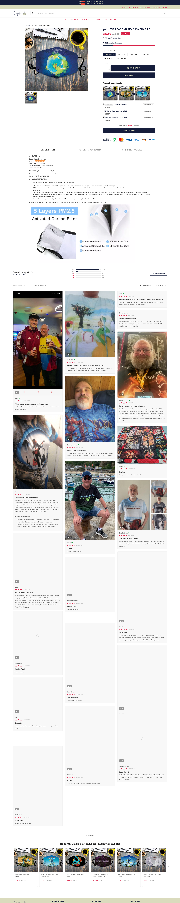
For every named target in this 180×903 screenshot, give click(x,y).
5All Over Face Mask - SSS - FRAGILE (121, 104)
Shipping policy (146, 7)
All (30, 25)
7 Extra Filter (108, 58)
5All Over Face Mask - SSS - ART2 (127, 881)
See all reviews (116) (19, 275)
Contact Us (113, 19)
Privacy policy (126, 7)
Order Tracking (74, 19)
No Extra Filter (111, 51)
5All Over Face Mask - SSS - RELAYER (153, 881)
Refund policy (156, 7)
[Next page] (168, 873)
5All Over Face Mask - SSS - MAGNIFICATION (101, 881)
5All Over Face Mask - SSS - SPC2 (116, 111)
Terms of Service (136, 7)
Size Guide (85, 19)
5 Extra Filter (146, 54)
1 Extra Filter (122, 54)
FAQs (105, 19)
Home (27, 25)
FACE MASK (96, 19)
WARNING (164, 7)
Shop (64, 19)
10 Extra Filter (121, 58)
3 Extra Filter (134, 54)
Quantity (106, 64)
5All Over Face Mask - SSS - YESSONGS (116, 117)
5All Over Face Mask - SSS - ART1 (76, 881)
